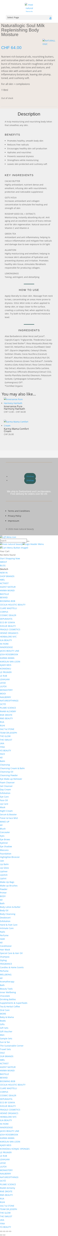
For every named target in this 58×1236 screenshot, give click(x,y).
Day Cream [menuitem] (5, 789)
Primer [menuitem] (3, 892)
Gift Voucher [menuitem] (6, 1031)
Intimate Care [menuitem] (7, 928)
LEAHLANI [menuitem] (5, 679)
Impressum (13, 520)
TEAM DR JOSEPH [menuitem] (8, 732)
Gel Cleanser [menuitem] (6, 786)
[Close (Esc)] (10, 1231)
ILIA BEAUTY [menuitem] (6, 640)
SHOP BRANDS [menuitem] (7, 576)
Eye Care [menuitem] (4, 796)
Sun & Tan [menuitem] (5, 1042)
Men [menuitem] (2, 1034)
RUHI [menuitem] (2, 725)
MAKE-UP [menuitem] (4, 821)
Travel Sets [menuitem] (5, 1049)
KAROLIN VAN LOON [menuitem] (10, 661)
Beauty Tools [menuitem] (6, 988)
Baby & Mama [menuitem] (7, 1017)
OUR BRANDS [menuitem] (6, 1056)
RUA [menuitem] (2, 722)
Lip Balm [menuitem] (4, 864)
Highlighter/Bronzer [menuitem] (10, 857)
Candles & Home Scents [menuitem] (12, 967)
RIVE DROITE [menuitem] (6, 715)
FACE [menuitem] (2, 754)
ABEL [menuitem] (2, 579)
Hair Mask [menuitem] (5, 949)
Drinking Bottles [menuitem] (8, 999)
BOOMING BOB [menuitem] (7, 601)
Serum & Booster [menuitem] (8, 814)
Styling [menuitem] (3, 960)
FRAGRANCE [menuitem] (6, 963)
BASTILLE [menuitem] (4, 594)
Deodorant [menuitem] (5, 917)
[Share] (7, 1231)
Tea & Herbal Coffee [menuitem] (10, 1006)
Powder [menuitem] (3, 889)
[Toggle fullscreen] (4, 1231)
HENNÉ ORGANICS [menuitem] (9, 633)
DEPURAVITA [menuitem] (6, 618)
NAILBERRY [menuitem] (5, 697)
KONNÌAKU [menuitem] (5, 668)
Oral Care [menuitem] (5, 1010)
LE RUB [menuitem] (3, 675)
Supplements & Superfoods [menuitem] (13, 1003)
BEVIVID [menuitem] (4, 597)
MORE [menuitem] (3, 1013)
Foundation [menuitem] (5, 853)
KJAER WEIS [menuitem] (5, 665)
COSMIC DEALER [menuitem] (8, 615)
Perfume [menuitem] (4, 935)
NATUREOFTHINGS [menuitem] (9, 700)
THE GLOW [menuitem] (5, 736)
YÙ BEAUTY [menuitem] (5, 750)
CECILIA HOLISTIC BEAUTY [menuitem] (12, 604)
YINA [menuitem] (2, 746)
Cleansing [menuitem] (5, 764)
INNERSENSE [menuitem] (6, 647)
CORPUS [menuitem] (4, 611)
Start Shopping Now (10, 558)
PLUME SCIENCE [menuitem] (8, 707)
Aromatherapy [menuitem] (7, 981)
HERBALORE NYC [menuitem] (8, 636)
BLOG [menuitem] (3, 565)
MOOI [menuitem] (3, 693)
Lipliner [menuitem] (4, 871)
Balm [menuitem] (2, 761)
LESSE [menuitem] (3, 682)
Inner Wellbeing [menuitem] (8, 992)
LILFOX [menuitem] (3, 686)
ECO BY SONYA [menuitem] (7, 622)
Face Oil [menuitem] (4, 800)
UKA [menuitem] (2, 743)
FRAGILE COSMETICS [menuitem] (10, 629)
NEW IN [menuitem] (4, 572)
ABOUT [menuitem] (3, 561)
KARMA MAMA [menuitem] (7, 658)
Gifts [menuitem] (2, 1024)
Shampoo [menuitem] (4, 956)
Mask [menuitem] (2, 807)
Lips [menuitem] (2, 860)
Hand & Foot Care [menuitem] (8, 924)
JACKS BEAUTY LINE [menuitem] (9, 650)
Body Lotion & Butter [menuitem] (10, 907)
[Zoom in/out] (1, 1231)
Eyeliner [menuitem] (4, 842)
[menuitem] (4, 569)
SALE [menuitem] (2, 1052)
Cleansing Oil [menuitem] (6, 771)
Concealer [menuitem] (5, 832)
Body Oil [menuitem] (4, 910)
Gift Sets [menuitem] (4, 1027)
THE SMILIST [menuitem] (6, 739)
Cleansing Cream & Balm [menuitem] (12, 768)
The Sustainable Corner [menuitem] (11, 1045)
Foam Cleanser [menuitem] (7, 782)
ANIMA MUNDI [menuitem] (7, 590)
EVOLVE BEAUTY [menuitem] (8, 626)
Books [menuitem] (3, 1020)
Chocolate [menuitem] (5, 995)
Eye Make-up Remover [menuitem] (11, 778)
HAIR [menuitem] (2, 939)
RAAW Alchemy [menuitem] (7, 1188)
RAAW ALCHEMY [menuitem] (8, 711)
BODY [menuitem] (3, 896)
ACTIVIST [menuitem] (4, 583)
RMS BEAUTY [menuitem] (6, 718)
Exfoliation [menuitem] (5, 793)
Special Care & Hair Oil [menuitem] (11, 953)
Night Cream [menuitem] (6, 810)
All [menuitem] (1, 757)
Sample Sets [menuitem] (6, 1038)
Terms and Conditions (19, 510)
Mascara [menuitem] (4, 850)
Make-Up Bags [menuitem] (7, 882)
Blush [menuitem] (3, 828)
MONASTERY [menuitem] (6, 690)
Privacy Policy (14, 515)
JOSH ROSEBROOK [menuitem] (9, 654)
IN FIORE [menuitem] (4, 643)
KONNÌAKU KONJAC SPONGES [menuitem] (15, 1148)
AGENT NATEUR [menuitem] (8, 586)
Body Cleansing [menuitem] (7, 914)
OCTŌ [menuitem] (3, 704)
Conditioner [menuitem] (6, 946)
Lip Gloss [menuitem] (4, 867)
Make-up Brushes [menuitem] (9, 885)
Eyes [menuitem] (2, 835)
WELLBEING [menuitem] (5, 974)
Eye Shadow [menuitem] (6, 846)
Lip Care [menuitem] (4, 803)
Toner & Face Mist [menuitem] (9, 818)
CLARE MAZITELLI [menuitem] (8, 608)
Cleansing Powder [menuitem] (9, 775)
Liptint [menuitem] (3, 878)
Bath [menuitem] (2, 903)
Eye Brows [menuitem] (5, 839)
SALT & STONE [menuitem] (7, 729)
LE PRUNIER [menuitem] (6, 672)
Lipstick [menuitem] (3, 874)
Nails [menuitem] (2, 931)
